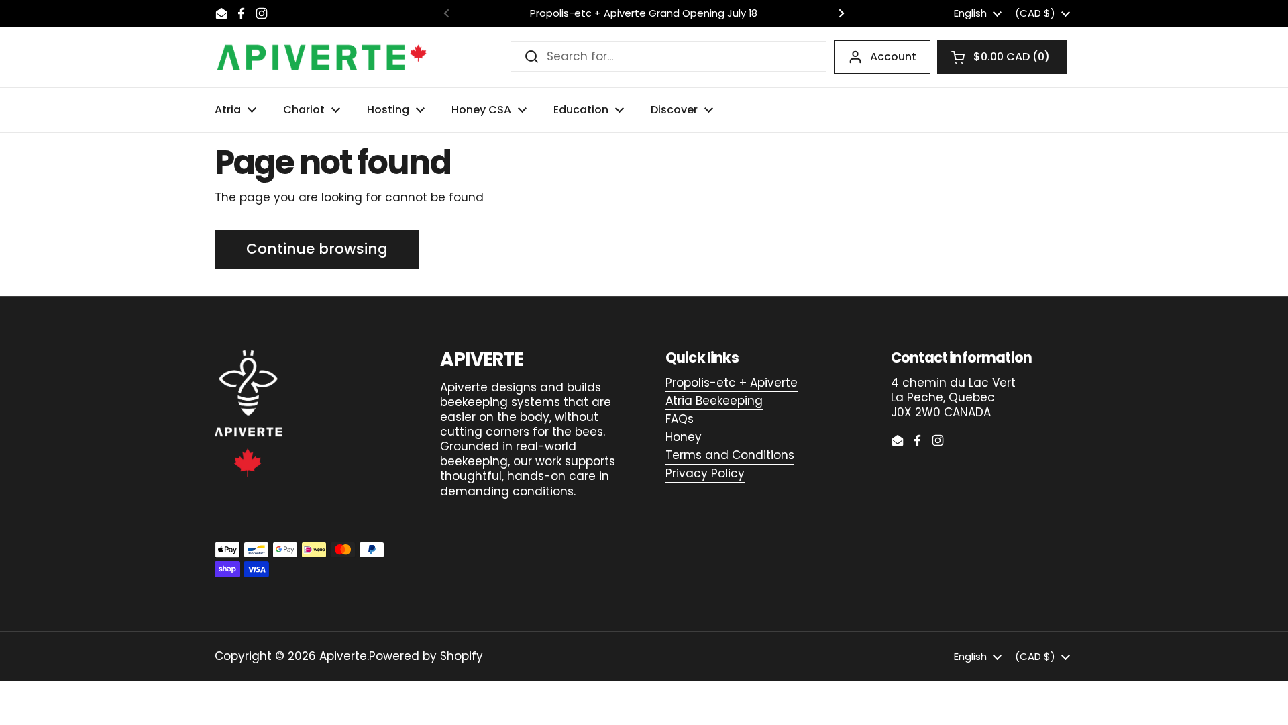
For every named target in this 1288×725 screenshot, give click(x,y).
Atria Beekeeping (714, 401)
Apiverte (343, 656)
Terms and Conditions (729, 455)
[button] (1002, 57)
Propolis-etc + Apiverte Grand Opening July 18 (643, 14)
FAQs (679, 419)
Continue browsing (317, 248)
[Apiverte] (322, 57)
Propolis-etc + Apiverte (731, 383)
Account (893, 56)
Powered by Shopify (426, 656)
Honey (683, 437)
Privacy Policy (705, 473)
